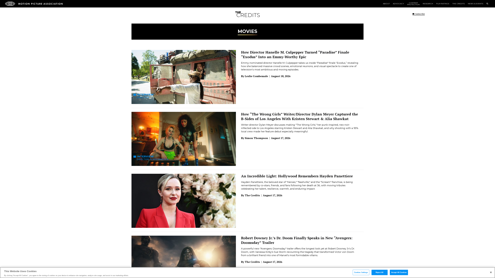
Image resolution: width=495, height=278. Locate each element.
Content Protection (413, 4)
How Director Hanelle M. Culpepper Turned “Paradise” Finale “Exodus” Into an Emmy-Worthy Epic (295, 54)
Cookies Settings (361, 272)
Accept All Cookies (399, 272)
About (386, 4)
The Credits (458, 4)
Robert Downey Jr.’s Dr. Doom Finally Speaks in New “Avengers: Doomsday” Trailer (296, 240)
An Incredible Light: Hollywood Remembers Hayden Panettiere (297, 176)
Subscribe (420, 14)
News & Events (475, 4)
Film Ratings (442, 4)
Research (428, 4)
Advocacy (398, 4)
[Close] (491, 272)
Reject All (379, 272)
